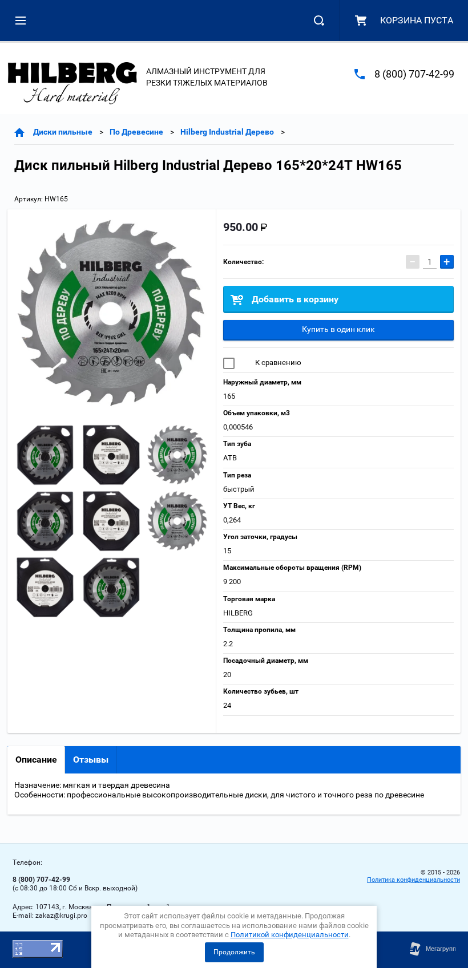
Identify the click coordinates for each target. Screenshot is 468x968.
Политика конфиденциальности (413, 880)
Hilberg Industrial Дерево (227, 131)
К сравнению (277, 362)
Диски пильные (62, 131)
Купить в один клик (338, 329)
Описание (36, 759)
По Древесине (136, 131)
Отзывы (90, 759)
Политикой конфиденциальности (290, 934)
